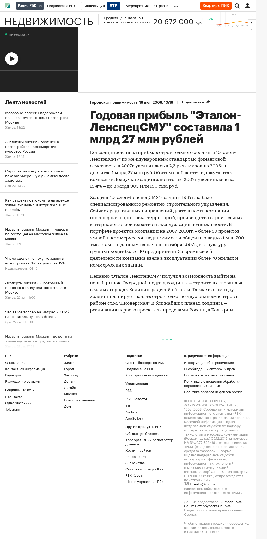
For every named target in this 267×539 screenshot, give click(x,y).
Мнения (70, 393)
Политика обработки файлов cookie (213, 391)
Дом (67, 405)
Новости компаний (79, 399)
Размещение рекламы (22, 381)
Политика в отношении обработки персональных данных (212, 383)
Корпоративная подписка (146, 374)
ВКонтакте (13, 396)
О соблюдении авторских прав (209, 368)
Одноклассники (18, 402)
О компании (15, 362)
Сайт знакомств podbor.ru (146, 468)
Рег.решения (135, 456)
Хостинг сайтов (138, 449)
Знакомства (135, 462)
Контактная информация (25, 368)
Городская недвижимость (113, 102)
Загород (71, 374)
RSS (128, 390)
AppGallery (134, 417)
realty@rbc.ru (204, 483)
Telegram (12, 408)
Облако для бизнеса (142, 433)
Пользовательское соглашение (209, 374)
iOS (128, 405)
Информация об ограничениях (209, 362)
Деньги (70, 381)
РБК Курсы (134, 474)
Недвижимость (48, 19)
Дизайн (70, 387)
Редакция (13, 374)
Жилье (69, 362)
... (176, 5)
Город (69, 368)
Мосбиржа (233, 501)
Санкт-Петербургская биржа (207, 505)
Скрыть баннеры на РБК (144, 362)
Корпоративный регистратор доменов (149, 441)
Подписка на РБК (139, 368)
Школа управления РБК (144, 481)
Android (131, 411)
